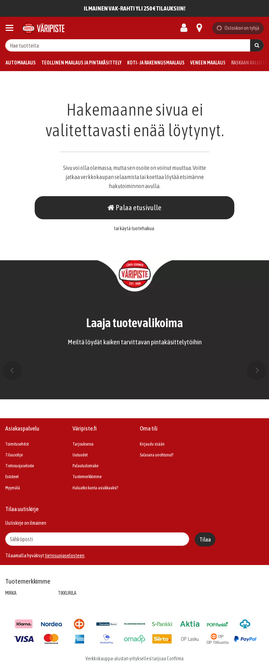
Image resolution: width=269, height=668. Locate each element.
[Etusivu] (43, 28)
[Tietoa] (199, 28)
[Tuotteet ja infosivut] (11, 28)
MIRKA (10, 593)
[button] (64, 555)
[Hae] (257, 45)
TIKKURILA (67, 593)
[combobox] (134, 45)
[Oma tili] (186, 28)
